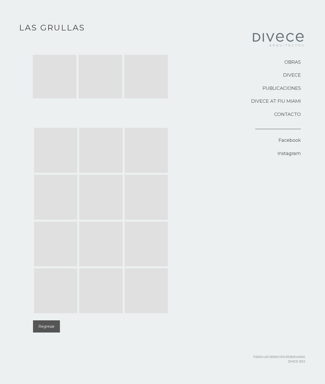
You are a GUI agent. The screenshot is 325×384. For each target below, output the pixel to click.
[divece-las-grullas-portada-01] (54, 76)
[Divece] (278, 44)
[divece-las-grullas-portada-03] (146, 76)
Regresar (46, 326)
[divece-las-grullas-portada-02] (100, 76)
